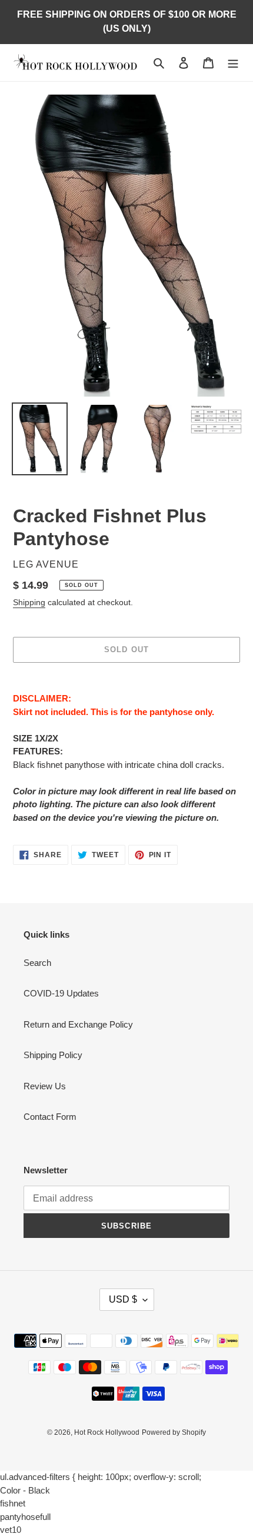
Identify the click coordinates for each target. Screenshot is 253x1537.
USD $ (123, 1299)
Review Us (45, 1086)
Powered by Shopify (174, 1432)
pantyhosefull (25, 1517)
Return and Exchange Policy (78, 1024)
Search (37, 963)
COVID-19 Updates (61, 993)
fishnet (12, 1503)
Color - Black (25, 1490)
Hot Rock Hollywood (106, 1432)
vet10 (10, 1530)
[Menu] (233, 62)
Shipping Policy (53, 1055)
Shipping (29, 602)
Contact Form (50, 1117)
